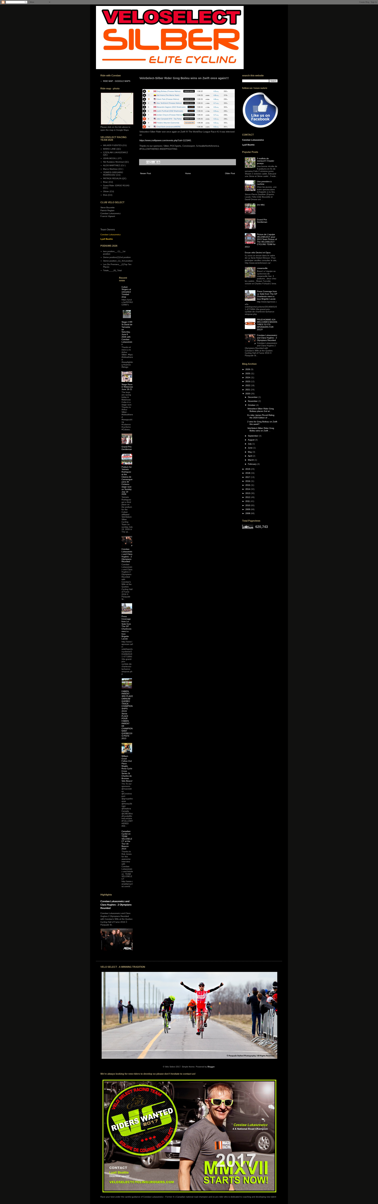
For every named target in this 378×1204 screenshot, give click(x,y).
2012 (248, 497)
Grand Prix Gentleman (127, 448)
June (250, 448)
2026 (248, 369)
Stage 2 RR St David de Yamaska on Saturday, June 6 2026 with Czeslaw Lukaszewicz (127, 333)
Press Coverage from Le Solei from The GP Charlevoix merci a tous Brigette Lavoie (126, 627)
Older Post (230, 173)
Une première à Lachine (264, 182)
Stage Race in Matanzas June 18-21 (127, 387)
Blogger (211, 1066)
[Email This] (147, 162)
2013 (248, 493)
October (252, 405)
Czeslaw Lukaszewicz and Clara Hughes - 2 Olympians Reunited (127, 555)
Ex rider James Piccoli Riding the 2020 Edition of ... (260, 416)
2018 (248, 473)
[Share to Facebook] (155, 162)
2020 (248, 393)
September (253, 436)
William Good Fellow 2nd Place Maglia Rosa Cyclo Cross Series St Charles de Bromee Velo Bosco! (127, 768)
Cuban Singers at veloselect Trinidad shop (126, 292)
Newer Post (145, 173)
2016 (248, 481)
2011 (247, 501)
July (250, 444)
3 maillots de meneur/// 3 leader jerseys (265, 161)
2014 (248, 489)
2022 (248, 385)
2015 (248, 485)
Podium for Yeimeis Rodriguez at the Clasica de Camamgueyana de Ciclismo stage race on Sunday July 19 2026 (127, 480)
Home (188, 173)
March (251, 460)
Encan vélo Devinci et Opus (258, 252)
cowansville (262, 268)
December (253, 397)
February (252, 464)
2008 (248, 513)
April (250, 456)
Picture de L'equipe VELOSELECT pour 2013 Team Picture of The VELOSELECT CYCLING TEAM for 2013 (261, 240)
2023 (248, 381)
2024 (248, 377)
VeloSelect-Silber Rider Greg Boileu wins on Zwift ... (260, 429)
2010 (248, 505)
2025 (248, 373)
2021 (248, 389)
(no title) (261, 204)
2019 (248, 469)
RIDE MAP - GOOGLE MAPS (116, 81)
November (253, 401)
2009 (248, 509)
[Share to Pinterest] (158, 162)
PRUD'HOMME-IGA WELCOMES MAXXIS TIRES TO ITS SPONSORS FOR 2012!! (267, 324)
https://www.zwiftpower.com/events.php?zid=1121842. (166, 140)
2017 (248, 477)
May (250, 452)
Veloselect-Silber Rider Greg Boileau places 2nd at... (260, 409)
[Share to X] (153, 162)
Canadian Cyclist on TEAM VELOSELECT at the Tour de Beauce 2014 (127, 840)
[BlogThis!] (150, 162)
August (251, 440)
